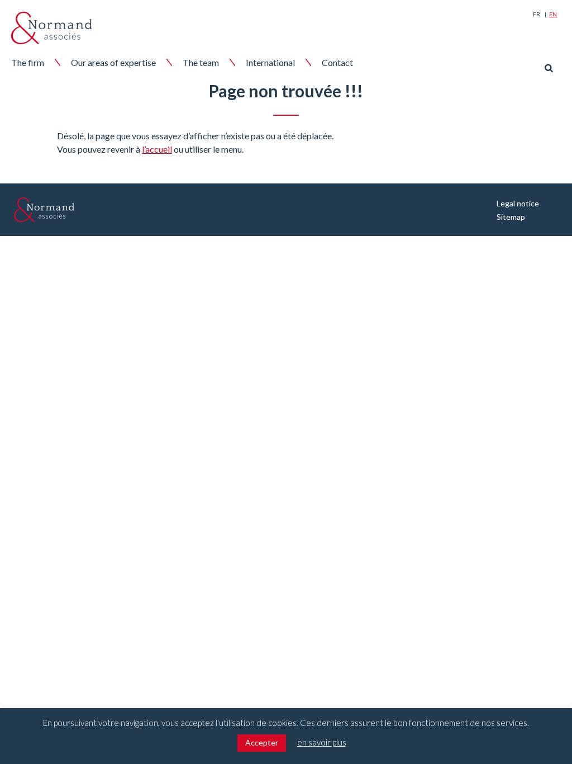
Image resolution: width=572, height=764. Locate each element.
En (553, 14)
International (270, 62)
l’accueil (157, 149)
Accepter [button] (261, 742)
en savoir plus (321, 742)
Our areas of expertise (113, 62)
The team (201, 62)
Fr (536, 14)
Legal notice (518, 203)
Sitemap (511, 216)
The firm (27, 62)
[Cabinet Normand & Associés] (51, 28)
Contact (337, 62)
